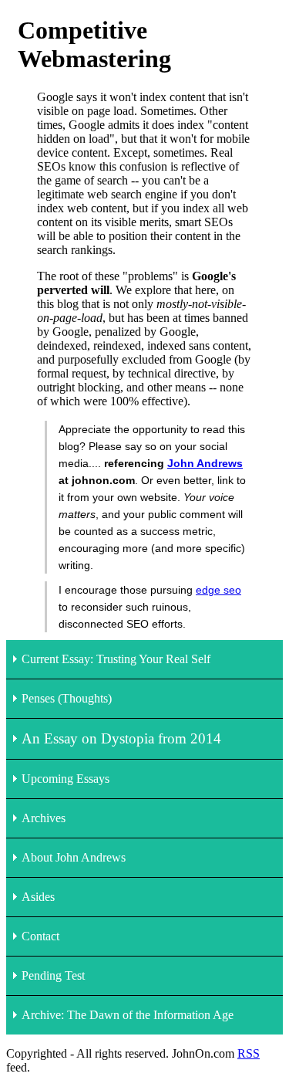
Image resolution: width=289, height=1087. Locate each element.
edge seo (218, 590)
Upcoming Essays (65, 778)
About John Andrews (74, 857)
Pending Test (53, 975)
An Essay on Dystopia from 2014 (121, 738)
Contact (40, 936)
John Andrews (205, 463)
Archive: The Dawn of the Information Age (128, 1014)
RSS (248, 1053)
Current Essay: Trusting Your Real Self (116, 658)
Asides (38, 896)
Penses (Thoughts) (67, 698)
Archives (44, 818)
